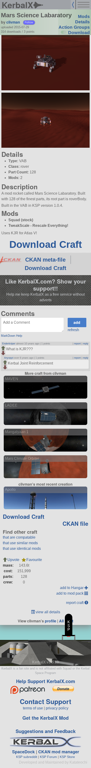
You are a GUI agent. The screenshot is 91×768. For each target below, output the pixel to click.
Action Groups (74, 27)
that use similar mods (20, 543)
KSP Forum (48, 757)
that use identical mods (22, 549)
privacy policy (57, 708)
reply (85, 343)
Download (79, 32)
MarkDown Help (11, 335)
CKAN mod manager (58, 752)
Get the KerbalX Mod (45, 717)
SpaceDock (23, 752)
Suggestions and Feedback (46, 731)
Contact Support (45, 701)
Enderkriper (8, 343)
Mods (84, 16)
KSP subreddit (26, 757)
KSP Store (67, 757)
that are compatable (19, 537)
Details (82, 21)
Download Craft (45, 244)
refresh (73, 330)
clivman (13, 22)
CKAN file (75, 523)
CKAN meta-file (45, 259)
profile (50, 621)
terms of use (33, 708)
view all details (47, 612)
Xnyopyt (8, 357)
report (77, 343)
